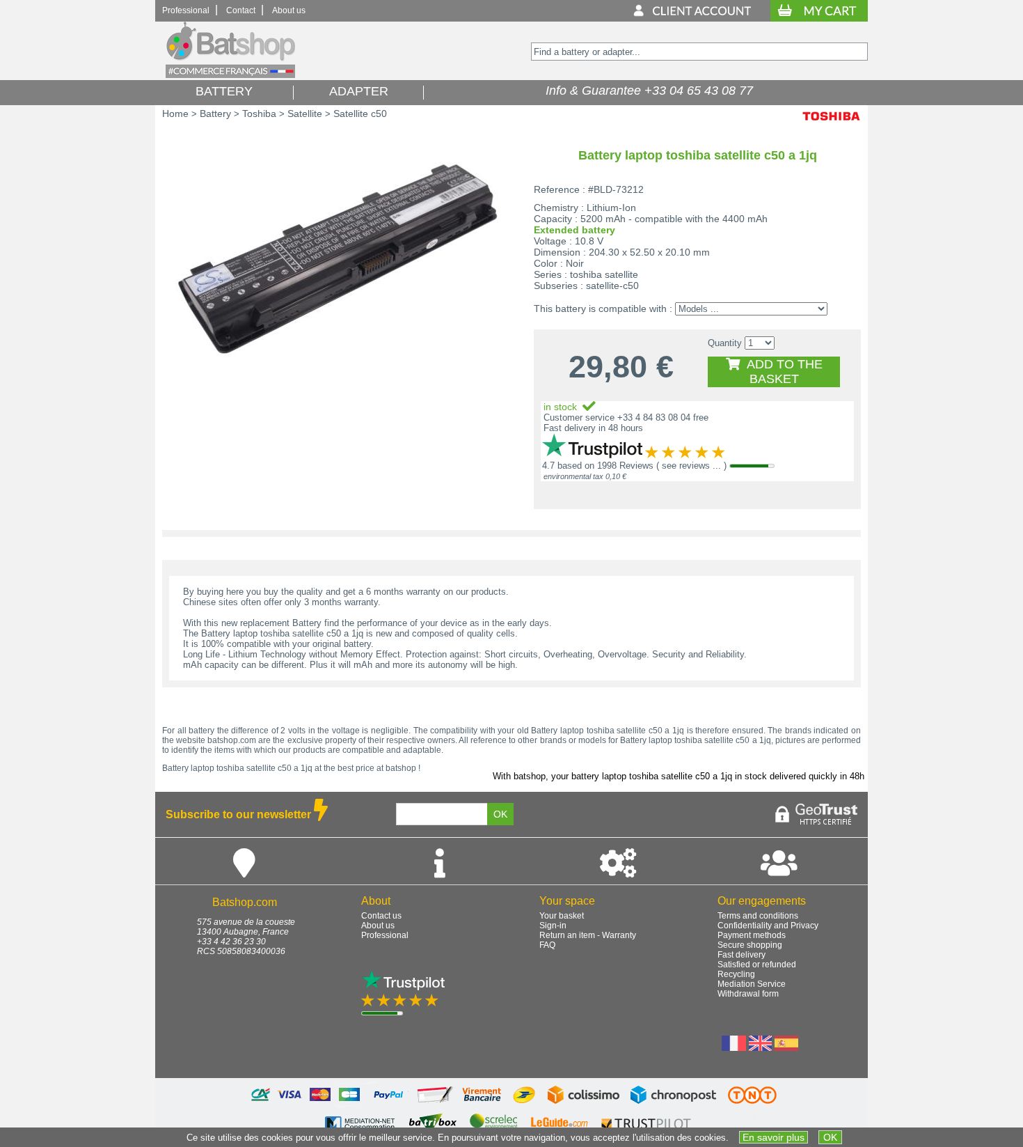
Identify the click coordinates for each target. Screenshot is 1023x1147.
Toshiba (259, 113)
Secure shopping (749, 945)
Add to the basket (781, 371)
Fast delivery (741, 955)
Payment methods (751, 935)
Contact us (381, 916)
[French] (734, 1047)
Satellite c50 (360, 113)
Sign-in (552, 925)
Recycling (736, 974)
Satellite (304, 113)
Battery (215, 113)
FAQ (547, 945)
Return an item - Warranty (587, 935)
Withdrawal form (748, 994)
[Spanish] (786, 1047)
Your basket (561, 916)
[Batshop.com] (230, 75)
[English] (760, 1047)
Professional (185, 10)
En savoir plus (773, 1137)
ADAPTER (358, 91)
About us (289, 10)
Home (175, 113)
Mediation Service (751, 984)
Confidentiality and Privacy (767, 925)
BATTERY (224, 91)
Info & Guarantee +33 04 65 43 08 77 (646, 90)
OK (830, 1137)
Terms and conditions (757, 916)
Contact (240, 10)
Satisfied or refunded (756, 964)
